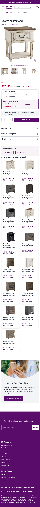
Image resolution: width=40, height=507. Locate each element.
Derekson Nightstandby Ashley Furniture (9, 318)
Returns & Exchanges (8, 477)
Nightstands (18, 12)
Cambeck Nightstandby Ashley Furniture (28, 173)
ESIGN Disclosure (28, 487)
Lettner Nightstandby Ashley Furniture (9, 342)
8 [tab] (25, 65)
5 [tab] (19, 65)
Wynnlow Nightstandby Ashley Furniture (9, 294)
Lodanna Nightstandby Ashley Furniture (28, 318)
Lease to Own (5, 460)
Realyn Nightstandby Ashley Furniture (9, 173)
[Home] (2, 12)
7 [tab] (23, 65)
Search (30, 7)
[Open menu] (2, 7)
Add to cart (26, 120)
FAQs (3, 474)
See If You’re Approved (13, 399)
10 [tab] (28, 65)
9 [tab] (27, 65)
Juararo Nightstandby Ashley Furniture (28, 294)
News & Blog (5, 465)
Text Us (21, 152)
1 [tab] (11, 65)
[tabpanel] (20, 44)
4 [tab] (17, 65)
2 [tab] (13, 65)
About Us (4, 454)
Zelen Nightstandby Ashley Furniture (9, 271)
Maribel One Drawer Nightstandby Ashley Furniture (9, 246)
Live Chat (9, 152)
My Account (6, 442)
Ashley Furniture (14, 24)
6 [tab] (21, 65)
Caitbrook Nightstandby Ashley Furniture (9, 197)
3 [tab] (15, 65)
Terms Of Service (17, 487)
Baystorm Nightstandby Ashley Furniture (9, 221)
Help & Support (7, 471)
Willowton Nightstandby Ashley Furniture (28, 221)
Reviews (4, 463)
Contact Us (4, 480)
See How (27, 104)
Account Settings (6, 445)
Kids (11, 12)
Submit (35, 427)
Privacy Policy (5, 487)
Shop (6, 12)
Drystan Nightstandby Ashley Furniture (28, 245)
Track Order (5, 448)
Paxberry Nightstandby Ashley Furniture (28, 271)
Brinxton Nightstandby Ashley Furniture (28, 197)
